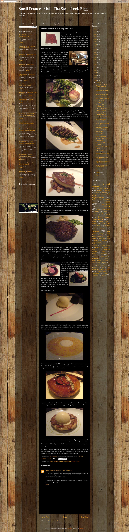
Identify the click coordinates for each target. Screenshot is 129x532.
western (103, 275)
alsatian (100, 188)
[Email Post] (54, 458)
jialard (47, 470)
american (107, 188)
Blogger (81, 528)
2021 (95, 42)
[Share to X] (62, 459)
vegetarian (95, 273)
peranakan (104, 253)
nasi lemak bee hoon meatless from (28, 35)
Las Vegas (102, 235)
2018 (95, 49)
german (101, 221)
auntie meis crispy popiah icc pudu (27, 84)
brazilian (105, 196)
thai (103, 267)
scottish (93, 262)
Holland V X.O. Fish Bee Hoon (102, 154)
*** (98, 184)
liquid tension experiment (101, 235)
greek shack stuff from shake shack (27, 55)
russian (99, 260)
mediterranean (96, 242)
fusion (94, 221)
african (95, 188)
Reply (47, 484)
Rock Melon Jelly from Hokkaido (102, 157)
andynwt (70, 528)
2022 (95, 39)
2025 (95, 31)
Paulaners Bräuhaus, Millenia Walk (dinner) (102, 120)
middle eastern (106, 245)
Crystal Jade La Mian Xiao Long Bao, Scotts (102, 124)
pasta (103, 251)
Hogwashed (99, 134)
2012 (95, 65)
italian (102, 229)
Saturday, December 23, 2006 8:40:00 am (61, 470)
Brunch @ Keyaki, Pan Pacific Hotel (101, 165)
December (99, 82)
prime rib (104, 256)
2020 (95, 44)
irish (107, 227)
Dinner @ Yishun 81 (101, 136)
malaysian (104, 240)
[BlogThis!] (60, 459)
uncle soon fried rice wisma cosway (27, 75)
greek (107, 221)
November (99, 170)
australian (107, 190)
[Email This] (59, 459)
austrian (97, 192)
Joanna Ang (22, 46)
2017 (95, 52)
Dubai (98, 209)
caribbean (101, 199)
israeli (93, 229)
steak (78, 461)
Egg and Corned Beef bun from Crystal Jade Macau (102, 86)
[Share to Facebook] (64, 459)
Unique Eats (102, 271)
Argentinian (99, 190)
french (108, 215)
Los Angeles (102, 238)
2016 (95, 54)
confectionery (106, 204)
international (98, 227)
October (98, 172)
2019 (95, 47)
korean (101, 233)
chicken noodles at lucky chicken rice (27, 122)
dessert (51, 461)
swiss (93, 265)
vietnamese (95, 275)
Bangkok (104, 192)
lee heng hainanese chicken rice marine (27, 129)
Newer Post (45, 517)
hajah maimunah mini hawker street (27, 155)
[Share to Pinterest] (66, 459)
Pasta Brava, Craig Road (102, 150)
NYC (99, 249)
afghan (108, 186)
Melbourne (95, 244)
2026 (95, 29)
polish (108, 255)
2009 (95, 72)
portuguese (96, 256)
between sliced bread (101, 195)
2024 (95, 34)
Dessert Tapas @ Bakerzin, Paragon (102, 143)
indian (98, 225)
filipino (103, 213)
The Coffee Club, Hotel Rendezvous (102, 139)
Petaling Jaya (95, 255)
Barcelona (94, 194)
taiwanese (94, 267)
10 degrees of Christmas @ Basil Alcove (103, 105)
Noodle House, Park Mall (102, 98)
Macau (108, 238)
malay (96, 240)
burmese (94, 199)
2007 (95, 78)
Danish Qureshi (23, 74)
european (56, 461)
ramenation (95, 258)
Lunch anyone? (99, 131)
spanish (104, 262)
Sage (43, 159)
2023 (95, 37)
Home (65, 517)
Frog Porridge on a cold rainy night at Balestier (102, 95)
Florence (101, 215)
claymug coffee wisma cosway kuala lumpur (26, 100)
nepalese (106, 247)
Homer (94, 223)
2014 (95, 60)
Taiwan (105, 266)
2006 (95, 80)
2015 (95, 57)
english (97, 211)
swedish (106, 264)
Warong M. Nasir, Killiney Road (102, 147)
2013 (95, 62)
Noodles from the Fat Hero (103, 117)
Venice (105, 273)
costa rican (98, 207)
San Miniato (105, 260)
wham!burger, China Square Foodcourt (101, 113)
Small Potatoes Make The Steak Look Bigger (55, 8)
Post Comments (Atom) (54, 521)
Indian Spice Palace (24, 122)
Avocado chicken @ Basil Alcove (102, 91)
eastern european (106, 209)
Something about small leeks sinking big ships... (103, 128)
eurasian (105, 211)
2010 (95, 70)
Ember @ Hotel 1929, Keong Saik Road (101, 109)
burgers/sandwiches (98, 198)
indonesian (107, 225)
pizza (101, 255)
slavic (98, 262)
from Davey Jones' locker (66, 461)
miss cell (97, 247)
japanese (96, 231)
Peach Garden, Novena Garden (101, 101)
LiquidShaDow (23, 35)
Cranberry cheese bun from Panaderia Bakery (103, 162)
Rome (93, 260)
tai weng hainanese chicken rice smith (26, 142)
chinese (107, 201)
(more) (21, 42)
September (99, 175)
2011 (95, 67)
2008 (95, 75)
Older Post (84, 517)
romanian (106, 258)
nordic (93, 249)
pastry (74, 461)
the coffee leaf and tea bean (101, 268)
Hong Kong (106, 223)
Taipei (99, 266)
